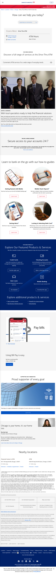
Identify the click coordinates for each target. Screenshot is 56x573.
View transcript (11, 343)
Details (21, 466)
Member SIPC (28, 520)
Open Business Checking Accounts (15, 303)
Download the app (42, 289)
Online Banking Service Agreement (8, 511)
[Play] (28, 329)
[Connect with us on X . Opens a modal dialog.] (33, 561)
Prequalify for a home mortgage (36, 301)
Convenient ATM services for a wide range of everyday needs (28, 62)
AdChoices (14, 552)
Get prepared (14, 289)
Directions (3, 466)
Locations (7, 9)
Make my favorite (12, 39)
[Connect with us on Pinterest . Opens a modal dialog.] (30, 561)
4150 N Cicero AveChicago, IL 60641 (12, 36)
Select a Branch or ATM (49, 7)
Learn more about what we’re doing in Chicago (11, 443)
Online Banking (32, 303)
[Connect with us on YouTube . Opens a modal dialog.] (37, 561)
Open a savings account (12, 301)
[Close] (53, 568)
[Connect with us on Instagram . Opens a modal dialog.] (22, 561)
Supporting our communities (25, 22)
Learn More (9, 364)
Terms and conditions (28, 149)
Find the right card (14, 270)
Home (2, 9)
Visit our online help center (7, 125)
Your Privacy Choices (24, 552)
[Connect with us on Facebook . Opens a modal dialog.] (19, 561)
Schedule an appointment (13, 466)
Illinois (12, 9)
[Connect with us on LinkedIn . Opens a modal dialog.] (26, 561)
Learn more (14, 196)
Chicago (16, 9)
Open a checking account (42, 270)
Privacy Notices (37, 571)
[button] (2, 2)
